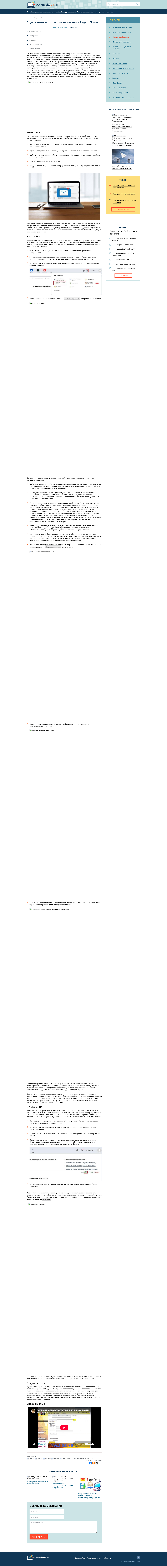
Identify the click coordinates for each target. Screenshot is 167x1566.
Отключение (33, 40)
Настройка (32, 36)
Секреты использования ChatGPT (124, 239)
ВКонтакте (138, 1557)
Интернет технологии (121, 42)
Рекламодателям (94, 1558)
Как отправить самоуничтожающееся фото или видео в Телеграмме (122, 127)
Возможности (34, 31)
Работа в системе (119, 88)
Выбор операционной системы (121, 48)
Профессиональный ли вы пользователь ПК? (124, 186)
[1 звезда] (31, 1458)
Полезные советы (119, 63)
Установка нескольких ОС (123, 97)
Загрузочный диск (120, 73)
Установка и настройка (122, 27)
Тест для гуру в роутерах (124, 194)
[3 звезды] (47, 1458)
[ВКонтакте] (90, 1463)
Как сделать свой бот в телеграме (124, 254)
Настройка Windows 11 (125, 249)
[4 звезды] (55, 1458)
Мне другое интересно (125, 264)
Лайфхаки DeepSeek (124, 244)
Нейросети (107, 1558)
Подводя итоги (34, 44)
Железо (115, 58)
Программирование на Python (123, 269)
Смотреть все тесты (123, 209)
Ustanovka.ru (47, 4)
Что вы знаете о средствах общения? (124, 201)
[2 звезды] (39, 1458)
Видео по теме (34, 48)
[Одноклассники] (93, 1463)
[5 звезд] (63, 1458)
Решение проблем (120, 92)
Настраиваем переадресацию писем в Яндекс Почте (62, 1485)
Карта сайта (80, 1558)
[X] (97, 1463)
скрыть (72, 27)
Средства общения (120, 37)
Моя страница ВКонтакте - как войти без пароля (123, 144)
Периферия (117, 83)
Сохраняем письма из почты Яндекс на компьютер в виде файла (89, 1495)
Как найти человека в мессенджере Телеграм (122, 167)
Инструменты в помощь (123, 68)
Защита (115, 78)
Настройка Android (124, 259)
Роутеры (116, 53)
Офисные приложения (121, 32)
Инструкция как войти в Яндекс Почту (37, 1482)
